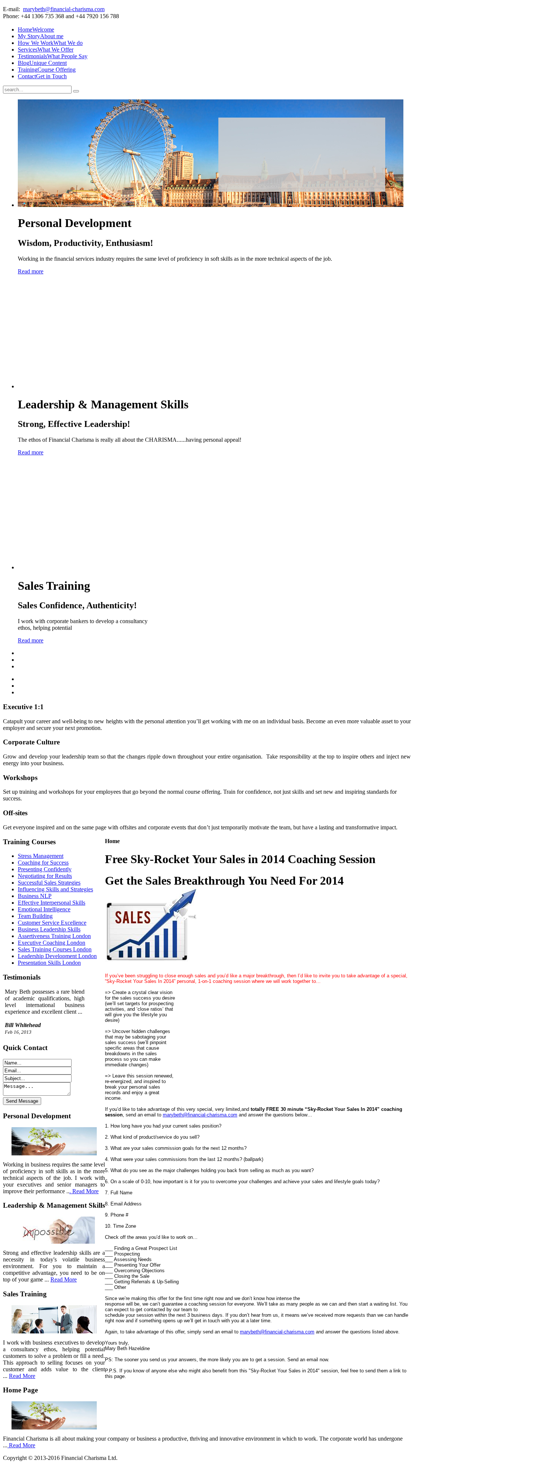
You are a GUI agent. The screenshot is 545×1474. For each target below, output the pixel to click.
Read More (63, 1279)
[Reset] (76, 91)
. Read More (84, 1191)
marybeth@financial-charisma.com (64, 9)
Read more (30, 271)
